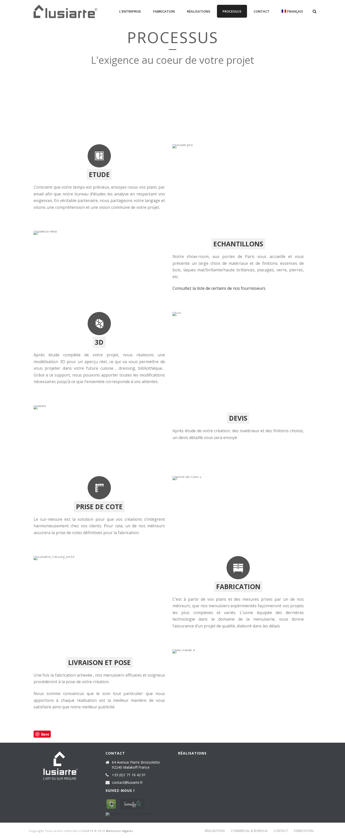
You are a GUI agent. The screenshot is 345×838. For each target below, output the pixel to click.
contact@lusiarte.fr (127, 782)
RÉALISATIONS (198, 11)
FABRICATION (164, 11)
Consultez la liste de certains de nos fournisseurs (219, 288)
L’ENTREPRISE (130, 11)
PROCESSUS (232, 11)
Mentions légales (119, 831)
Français (295, 11)
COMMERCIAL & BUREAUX (249, 831)
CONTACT (261, 11)
